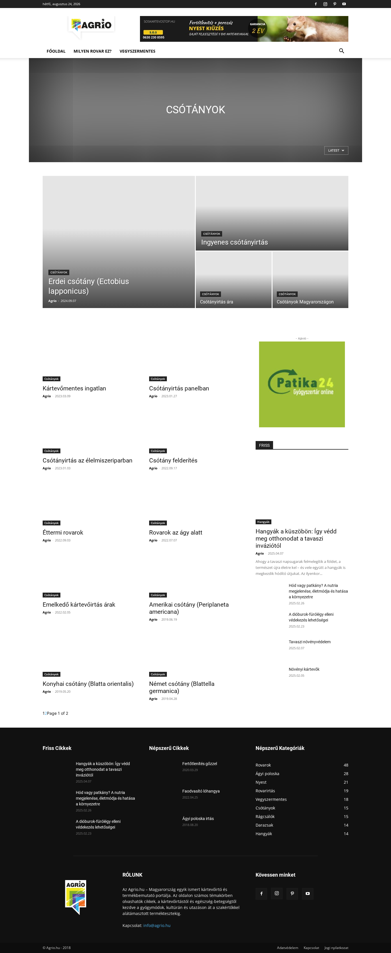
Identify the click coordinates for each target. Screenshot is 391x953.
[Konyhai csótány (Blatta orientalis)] (89, 654)
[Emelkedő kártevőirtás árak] (89, 574)
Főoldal (56, 51)
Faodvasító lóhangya (201, 791)
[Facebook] (315, 4)
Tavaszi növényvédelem (310, 642)
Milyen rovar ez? (93, 51)
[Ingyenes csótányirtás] (272, 213)
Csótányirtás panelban (179, 388)
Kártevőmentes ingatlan (74, 388)
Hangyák (263, 522)
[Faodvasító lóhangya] (163, 798)
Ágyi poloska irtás (198, 818)
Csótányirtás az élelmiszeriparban (88, 460)
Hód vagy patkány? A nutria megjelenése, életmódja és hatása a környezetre (318, 591)
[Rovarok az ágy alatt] (195, 502)
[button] (341, 51)
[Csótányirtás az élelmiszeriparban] (89, 430)
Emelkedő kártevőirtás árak (79, 604)
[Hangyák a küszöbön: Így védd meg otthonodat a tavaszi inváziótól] (302, 490)
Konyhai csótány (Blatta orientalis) (88, 683)
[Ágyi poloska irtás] (163, 826)
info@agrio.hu (157, 925)
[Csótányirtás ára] (234, 279)
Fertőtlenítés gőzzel (199, 763)
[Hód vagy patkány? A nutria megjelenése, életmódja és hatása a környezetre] (270, 593)
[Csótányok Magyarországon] (310, 279)
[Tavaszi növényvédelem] (270, 649)
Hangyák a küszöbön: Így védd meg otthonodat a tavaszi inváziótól (296, 538)
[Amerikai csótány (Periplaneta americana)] (195, 574)
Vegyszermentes (137, 51)
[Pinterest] (334, 4)
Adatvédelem (287, 947)
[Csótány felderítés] (195, 430)
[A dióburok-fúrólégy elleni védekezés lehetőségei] (270, 621)
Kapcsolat (311, 947)
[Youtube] (344, 4)
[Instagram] (325, 4)
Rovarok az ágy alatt (175, 532)
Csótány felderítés (173, 460)
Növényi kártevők (304, 669)
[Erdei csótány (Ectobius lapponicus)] (119, 242)
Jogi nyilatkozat (336, 947)
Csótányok (58, 272)
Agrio (52, 301)
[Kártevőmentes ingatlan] (89, 358)
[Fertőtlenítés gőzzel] (163, 771)
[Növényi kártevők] (270, 676)
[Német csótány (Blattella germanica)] (195, 654)
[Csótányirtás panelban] (195, 358)
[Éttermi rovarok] (89, 502)
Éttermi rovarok (63, 532)
